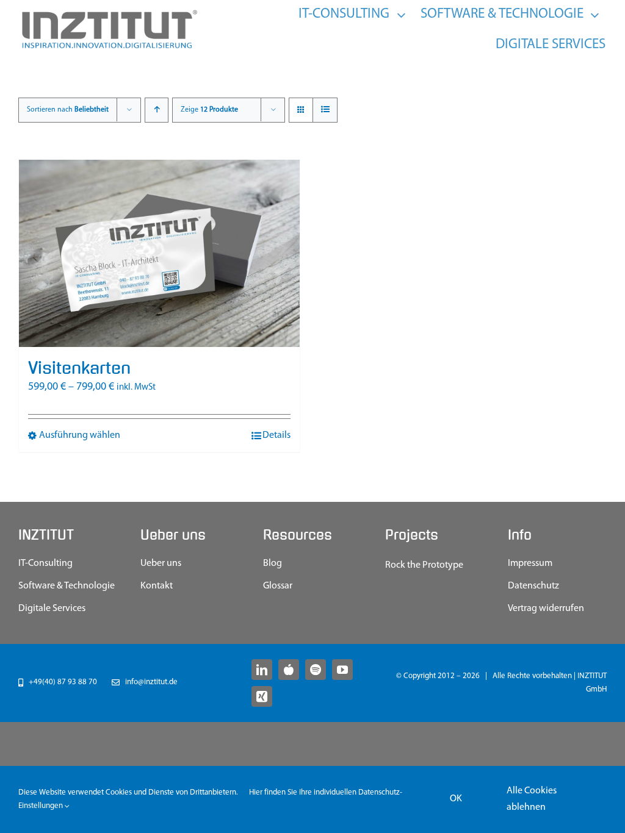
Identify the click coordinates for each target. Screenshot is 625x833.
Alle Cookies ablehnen (532, 799)
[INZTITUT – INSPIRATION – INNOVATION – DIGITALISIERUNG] (108, 12)
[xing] (261, 696)
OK (456, 799)
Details (276, 435)
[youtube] (342, 669)
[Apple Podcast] (288, 669)
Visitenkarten (79, 368)
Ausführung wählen (79, 435)
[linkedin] (261, 669)
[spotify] (315, 669)
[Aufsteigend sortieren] (156, 110)
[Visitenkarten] (159, 253)
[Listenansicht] (325, 110)
